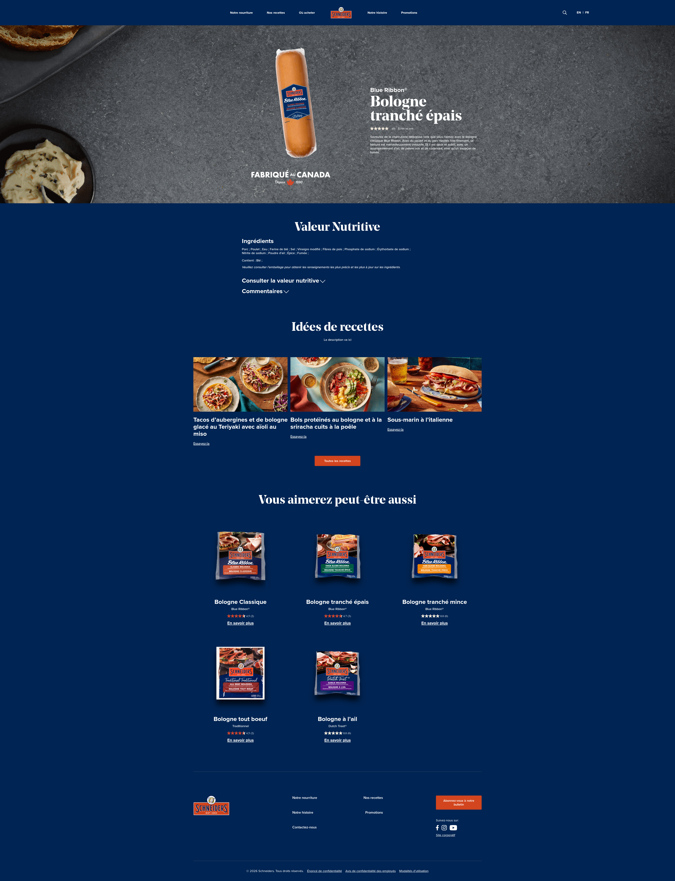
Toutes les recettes (337, 461)
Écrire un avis (405, 128)
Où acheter (307, 13)
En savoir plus (240, 623)
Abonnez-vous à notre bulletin (458, 802)
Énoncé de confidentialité (324, 871)
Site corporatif (445, 835)
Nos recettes (276, 13)
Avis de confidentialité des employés (370, 871)
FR (587, 13)
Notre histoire (377, 13)
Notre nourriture (241, 13)
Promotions (409, 13)
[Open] (565, 12)
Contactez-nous (304, 827)
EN (579, 12)
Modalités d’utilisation (414, 871)
